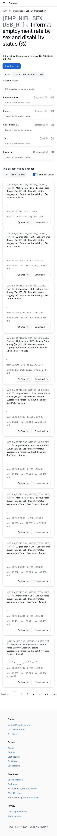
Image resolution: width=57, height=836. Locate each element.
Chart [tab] (22, 174)
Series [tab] (7, 74)
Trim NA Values (46, 175)
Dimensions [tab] (29, 74)
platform (25, 797)
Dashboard (13, 784)
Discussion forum (16, 729)
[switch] (35, 174)
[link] (24, 10)
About (11, 747)
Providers (12, 761)
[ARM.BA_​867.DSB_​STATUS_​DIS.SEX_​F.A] (27, 641)
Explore (11, 752)
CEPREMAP (42, 826)
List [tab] (6, 174)
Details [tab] (16, 74)
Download (9, 66)
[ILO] (5, 10)
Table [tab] (13, 174)
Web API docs (15, 793)
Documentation (15, 779)
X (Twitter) (13, 733)
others (34, 788)
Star (24, 222)
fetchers (35, 797)
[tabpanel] (28, 388)
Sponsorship (14, 765)
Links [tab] (40, 74)
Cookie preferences (17, 811)
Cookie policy (14, 816)
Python (23, 788)
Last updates (14, 756)
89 (46, 694)
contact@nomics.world (19, 725)
